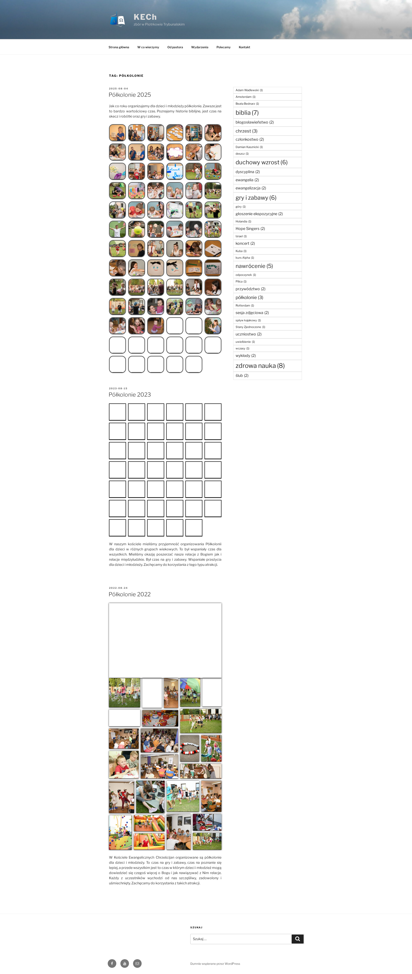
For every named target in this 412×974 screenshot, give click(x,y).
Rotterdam (245, 305)
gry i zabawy (256, 197)
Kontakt (244, 47)
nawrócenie (254, 266)
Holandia (243, 221)
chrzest (247, 131)
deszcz (242, 153)
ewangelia (247, 180)
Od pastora (175, 47)
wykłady (246, 355)
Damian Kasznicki (249, 147)
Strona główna (119, 47)
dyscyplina (248, 171)
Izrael (241, 236)
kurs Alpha (245, 257)
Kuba (241, 251)
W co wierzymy (148, 47)
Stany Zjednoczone (250, 327)
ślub (242, 375)
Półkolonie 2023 (130, 394)
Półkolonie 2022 (130, 594)
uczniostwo (249, 334)
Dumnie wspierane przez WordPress (215, 963)
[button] (117, 133)
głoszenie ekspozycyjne (259, 213)
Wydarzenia (199, 47)
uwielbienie (245, 341)
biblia (247, 112)
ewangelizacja (251, 188)
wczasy (242, 348)
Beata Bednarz (247, 103)
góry (241, 206)
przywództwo (250, 289)
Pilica (241, 281)
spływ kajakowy (248, 320)
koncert (245, 243)
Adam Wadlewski (249, 90)
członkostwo (250, 139)
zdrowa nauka (260, 365)
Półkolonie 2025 (130, 94)
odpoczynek (246, 274)
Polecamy (224, 47)
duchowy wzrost (262, 162)
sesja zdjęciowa (252, 312)
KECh (145, 17)
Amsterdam (246, 96)
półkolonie (249, 297)
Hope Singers (250, 228)
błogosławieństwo (255, 122)
